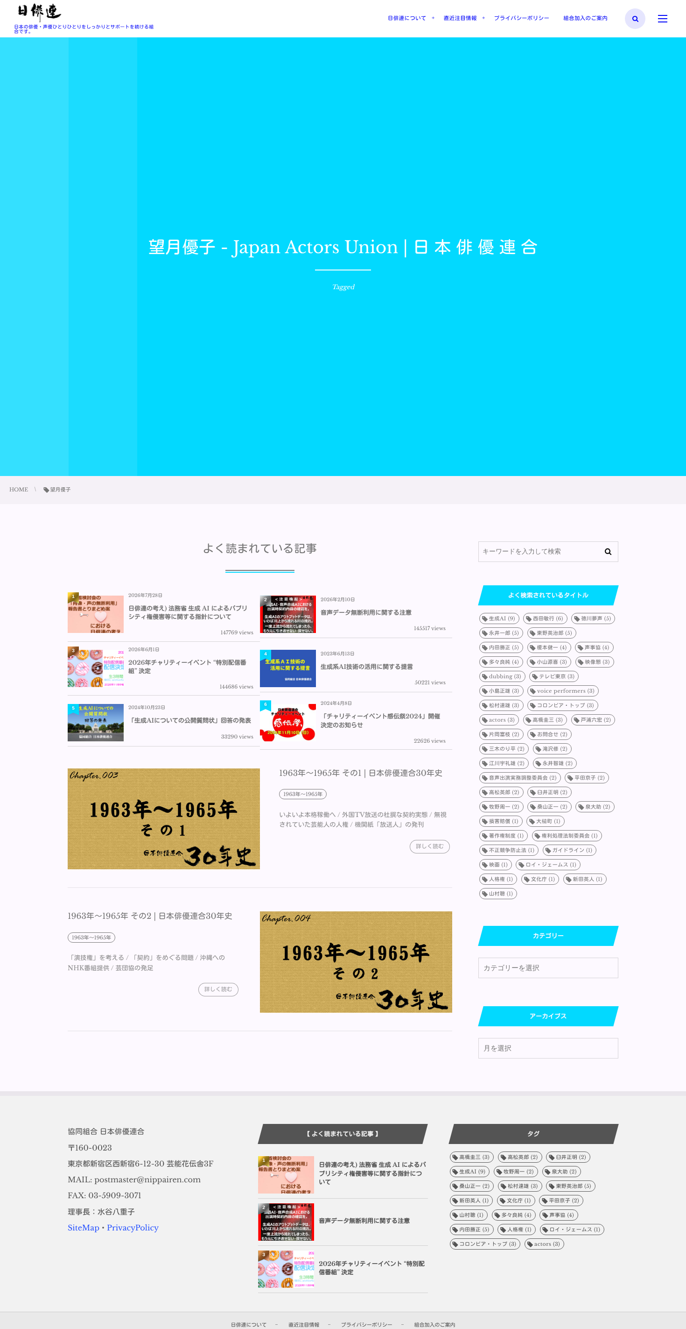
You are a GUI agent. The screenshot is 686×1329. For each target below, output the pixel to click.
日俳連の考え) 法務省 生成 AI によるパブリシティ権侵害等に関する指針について (187, 612)
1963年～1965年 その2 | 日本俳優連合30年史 (150, 916)
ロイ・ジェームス (550, 864)
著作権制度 (506, 835)
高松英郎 (504, 792)
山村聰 (501, 893)
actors (502, 720)
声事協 (597, 647)
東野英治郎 (555, 633)
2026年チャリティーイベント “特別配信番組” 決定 (187, 667)
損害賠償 (503, 821)
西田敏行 (548, 618)
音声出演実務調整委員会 (523, 778)
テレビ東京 (556, 676)
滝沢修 (555, 749)
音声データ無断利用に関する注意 (366, 613)
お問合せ (552, 734)
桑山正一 (552, 806)
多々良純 (504, 662)
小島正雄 (504, 691)
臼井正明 (552, 792)
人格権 (501, 879)
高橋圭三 (548, 720)
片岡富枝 (504, 734)
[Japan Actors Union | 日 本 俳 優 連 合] (39, 13)
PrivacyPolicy (133, 1228)
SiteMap (83, 1228)
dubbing (505, 676)
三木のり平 (507, 749)
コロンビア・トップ (565, 705)
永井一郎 (504, 633)
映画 (498, 864)
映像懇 (597, 662)
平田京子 (589, 778)
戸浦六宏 (596, 720)
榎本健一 (552, 647)
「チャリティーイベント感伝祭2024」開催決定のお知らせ (380, 720)
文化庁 (543, 879)
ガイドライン (573, 850)
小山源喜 (552, 662)
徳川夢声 (596, 618)
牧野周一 (504, 806)
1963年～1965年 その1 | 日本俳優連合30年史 (360, 773)
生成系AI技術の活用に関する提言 (367, 667)
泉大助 (597, 806)
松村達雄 (504, 705)
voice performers (566, 691)
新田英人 (587, 879)
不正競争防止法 (511, 850)
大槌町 (548, 821)
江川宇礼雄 (507, 763)
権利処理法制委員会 (570, 835)
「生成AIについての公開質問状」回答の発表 (189, 721)
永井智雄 (558, 763)
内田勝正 (504, 647)
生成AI (502, 618)
